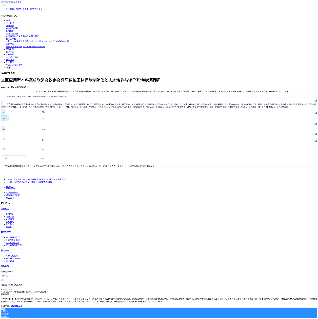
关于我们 (5, 209)
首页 (8, 20)
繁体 (8, 68)
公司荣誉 (10, 216)
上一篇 (37, 179)
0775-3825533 (7, 276)
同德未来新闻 (12, 192)
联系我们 (10, 227)
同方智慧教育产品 (14, 245)
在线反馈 (10, 222)
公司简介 (10, 214)
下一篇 (29, 182)
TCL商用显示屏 (13, 237)
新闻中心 (5, 250)
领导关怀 (10, 224)
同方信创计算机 (13, 240)
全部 (8, 41)
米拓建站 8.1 (16, 306)
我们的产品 (6, 232)
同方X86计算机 (12, 243)
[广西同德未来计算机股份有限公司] (159, 2)
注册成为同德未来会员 (32, 9)
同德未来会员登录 (14, 9)
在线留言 (10, 219)
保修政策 (5, 266)
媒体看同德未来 (13, 195)
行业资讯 (10, 198)
